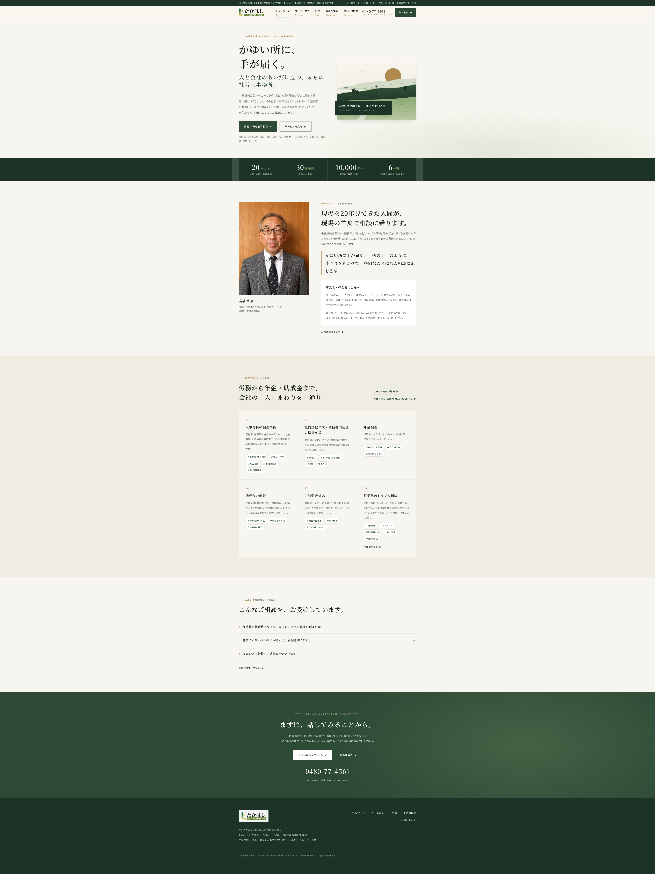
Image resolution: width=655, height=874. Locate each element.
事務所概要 (332, 12)
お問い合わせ (351, 12)
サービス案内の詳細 (386, 391)
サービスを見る (295, 126)
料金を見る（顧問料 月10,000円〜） (395, 398)
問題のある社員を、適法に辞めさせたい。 (271, 654)
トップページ (283, 12)
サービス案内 (302, 12)
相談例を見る (373, 547)
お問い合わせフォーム (312, 755)
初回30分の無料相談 (258, 126)
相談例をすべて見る (251, 668)
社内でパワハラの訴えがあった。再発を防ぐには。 (277, 640)
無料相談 (405, 12)
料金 (318, 12)
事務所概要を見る (332, 332)
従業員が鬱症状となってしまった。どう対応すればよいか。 (283, 627)
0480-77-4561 (377, 12)
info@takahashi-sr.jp (294, 834)
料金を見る (348, 755)
